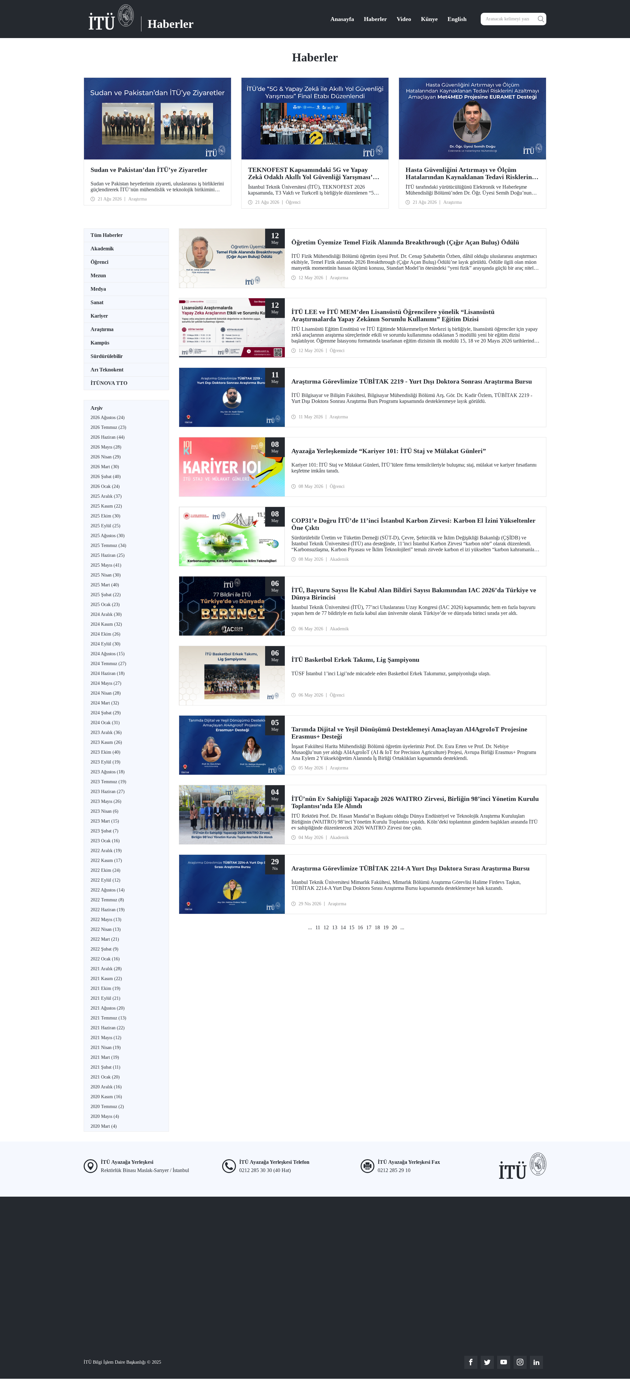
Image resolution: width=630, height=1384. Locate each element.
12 (326, 927)
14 (343, 927)
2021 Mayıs (106, 1037)
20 (394, 927)
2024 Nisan (106, 693)
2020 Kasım (106, 1096)
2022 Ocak (105, 958)
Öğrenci (99, 262)
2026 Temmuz (108, 427)
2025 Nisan (106, 575)
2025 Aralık (106, 496)
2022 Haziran (108, 909)
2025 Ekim (105, 516)
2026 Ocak (105, 486)
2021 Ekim (105, 988)
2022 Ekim (105, 870)
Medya (98, 289)
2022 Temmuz (107, 899)
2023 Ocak (105, 840)
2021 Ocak (105, 1077)
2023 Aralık (106, 732)
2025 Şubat (106, 594)
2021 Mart (105, 1057)
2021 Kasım (106, 978)
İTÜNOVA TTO (109, 383)
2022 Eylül (105, 880)
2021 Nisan (106, 1047)
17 (368, 927)
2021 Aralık (106, 968)
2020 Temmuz (107, 1106)
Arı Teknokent (107, 369)
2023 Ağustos (108, 771)
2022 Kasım (106, 860)
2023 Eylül (105, 762)
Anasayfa (342, 19)
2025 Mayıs (106, 565)
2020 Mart (104, 1126)
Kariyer (99, 316)
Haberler (375, 19)
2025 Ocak (105, 604)
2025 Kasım (106, 506)
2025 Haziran (108, 555)
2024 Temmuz (108, 663)
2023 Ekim (105, 752)
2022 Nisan (106, 929)
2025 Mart (105, 584)
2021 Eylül (105, 998)
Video (404, 19)
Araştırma (102, 329)
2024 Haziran (108, 673)
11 (317, 927)
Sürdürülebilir (107, 356)
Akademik (102, 248)
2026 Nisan (106, 456)
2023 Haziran (108, 791)
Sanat (97, 302)
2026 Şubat (106, 476)
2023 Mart (105, 821)
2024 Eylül (105, 643)
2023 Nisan (104, 811)
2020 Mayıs (105, 1116)
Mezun (98, 275)
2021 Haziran (108, 1027)
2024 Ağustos (108, 653)
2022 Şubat (104, 949)
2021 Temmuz (108, 1018)
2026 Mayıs (106, 447)
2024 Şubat (106, 712)
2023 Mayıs (106, 801)
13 (334, 927)
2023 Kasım (106, 742)
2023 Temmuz (108, 781)
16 (360, 927)
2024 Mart (105, 703)
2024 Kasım (106, 624)
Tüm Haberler (107, 235)
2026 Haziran (108, 437)
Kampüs (100, 343)
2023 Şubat (104, 830)
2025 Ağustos (108, 535)
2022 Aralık (106, 850)
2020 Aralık (106, 1086)
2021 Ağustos (108, 1008)
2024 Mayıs (106, 683)
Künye (429, 19)
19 (385, 927)
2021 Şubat (105, 1067)
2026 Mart (105, 466)
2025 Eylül (105, 525)
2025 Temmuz (108, 545)
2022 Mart (105, 939)
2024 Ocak (105, 722)
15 (351, 927)
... (310, 927)
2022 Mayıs (106, 919)
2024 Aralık (106, 614)
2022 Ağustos (108, 890)
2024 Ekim (105, 634)
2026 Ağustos (108, 417)
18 (377, 927)
